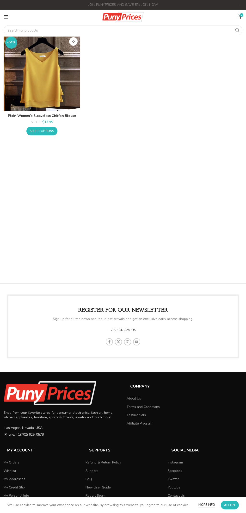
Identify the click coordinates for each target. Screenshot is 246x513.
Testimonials (136, 415)
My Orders (11, 462)
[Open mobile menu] (6, 17)
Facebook (175, 471)
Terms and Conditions (143, 407)
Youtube (174, 487)
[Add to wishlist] (73, 41)
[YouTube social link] (136, 341)
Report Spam (95, 495)
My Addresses (14, 479)
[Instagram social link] (127, 341)
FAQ (89, 479)
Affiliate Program (140, 423)
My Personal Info (16, 495)
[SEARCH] (237, 30)
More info (206, 505)
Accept (229, 505)
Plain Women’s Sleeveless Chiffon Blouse (42, 115)
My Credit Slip (14, 487)
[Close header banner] (240, 5)
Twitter (173, 479)
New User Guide (98, 487)
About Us (134, 398)
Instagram (175, 462)
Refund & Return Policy (103, 462)
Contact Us (176, 495)
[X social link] (118, 341)
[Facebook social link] (109, 341)
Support (92, 471)
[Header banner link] (116, 5)
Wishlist (10, 471)
